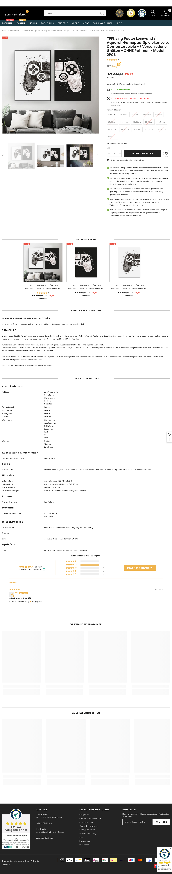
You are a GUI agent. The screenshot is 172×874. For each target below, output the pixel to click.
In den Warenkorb (142, 153)
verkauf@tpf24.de (45, 838)
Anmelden (161, 822)
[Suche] (75, 13)
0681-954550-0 (45, 823)
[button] (112, 60)
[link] (21, 686)
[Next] (98, 156)
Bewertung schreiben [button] (139, 567)
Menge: (110, 148)
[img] (14, 589)
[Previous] (3, 156)
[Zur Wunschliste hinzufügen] (166, 153)
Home (4, 30)
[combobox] (71, 13)
